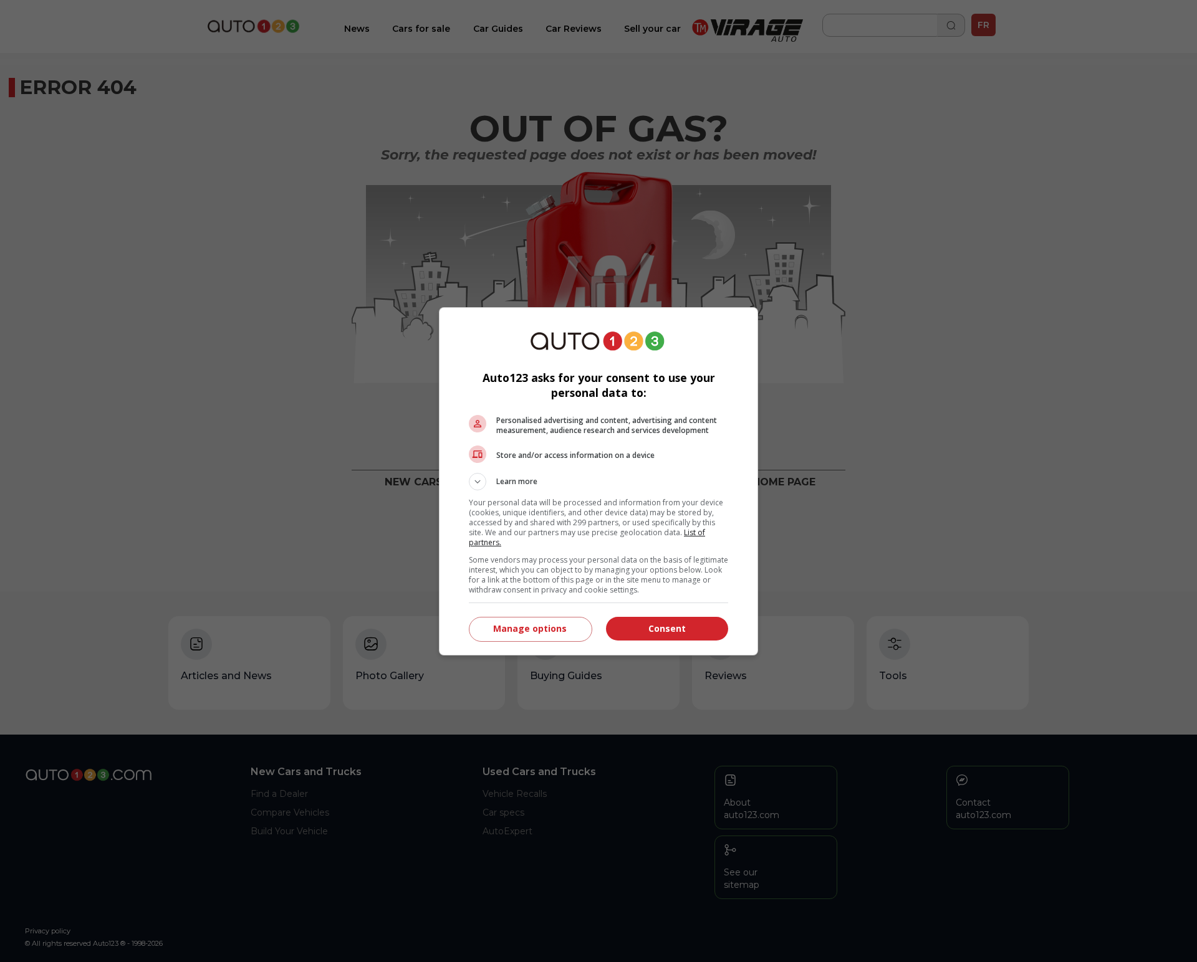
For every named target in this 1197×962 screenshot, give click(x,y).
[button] (598, 481)
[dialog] (598, 481)
